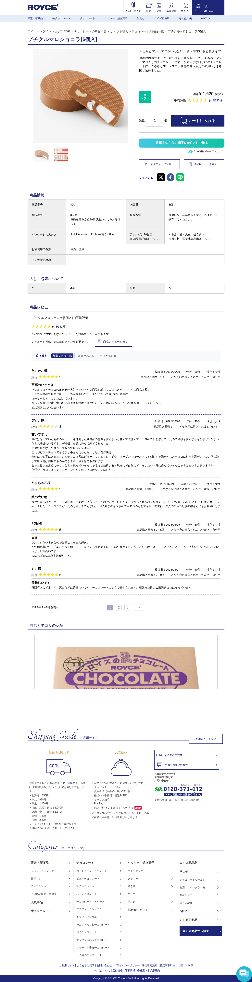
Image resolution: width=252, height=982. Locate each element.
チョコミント (38, 886)
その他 (184, 871)
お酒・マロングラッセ (192, 887)
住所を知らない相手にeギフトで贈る (182, 142)
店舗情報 (117, 970)
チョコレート (87, 18)
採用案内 (155, 970)
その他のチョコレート (89, 955)
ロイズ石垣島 (162, 18)
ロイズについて (101, 970)
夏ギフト (36, 878)
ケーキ (131, 893)
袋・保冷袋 (186, 902)
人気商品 (37, 902)
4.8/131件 (216, 100)
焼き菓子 (133, 886)
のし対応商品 (188, 919)
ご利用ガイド (133, 11)
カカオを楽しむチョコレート (93, 924)
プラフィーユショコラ (89, 909)
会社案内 (142, 970)
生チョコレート (61, 18)
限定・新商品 (35, 18)
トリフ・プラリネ (86, 916)
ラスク (131, 901)
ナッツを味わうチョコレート (93, 939)
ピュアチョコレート (87, 878)
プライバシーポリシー (127, 965)
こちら (154, 238)
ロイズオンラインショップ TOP (49, 31)
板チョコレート (85, 886)
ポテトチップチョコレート (91, 870)
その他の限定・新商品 (44, 893)
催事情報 (130, 970)
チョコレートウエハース (90, 901)
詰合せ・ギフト (138, 909)
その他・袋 (185, 18)
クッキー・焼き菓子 (116, 18)
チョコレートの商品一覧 (90, 31)
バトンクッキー (137, 870)
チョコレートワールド (192, 879)
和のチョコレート (86, 932)
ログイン (186, 11)
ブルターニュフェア (42, 870)
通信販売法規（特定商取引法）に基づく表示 (167, 965)
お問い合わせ (104, 965)
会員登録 (171, 11)
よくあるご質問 (85, 965)
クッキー (133, 878)
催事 (159, 11)
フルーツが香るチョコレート (93, 947)
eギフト (205, 18)
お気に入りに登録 (161, 164)
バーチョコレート (86, 893)
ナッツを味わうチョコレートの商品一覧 (137, 31)
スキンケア (186, 895)
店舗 (148, 11)
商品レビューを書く (205, 164)
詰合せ (141, 18)
